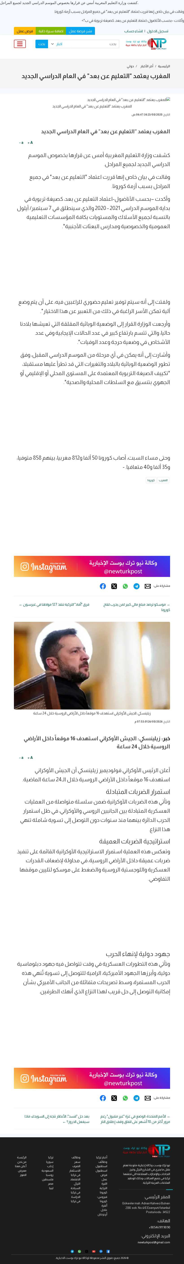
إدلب (50, 1166)
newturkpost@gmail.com (154, 1242)
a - (21, 142)
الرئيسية (164, 66)
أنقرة (104, 1205)
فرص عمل (25, 31)
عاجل (104, 1210)
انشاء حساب (133, 31)
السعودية (47, 1170)
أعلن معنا (20, 1166)
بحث (41, 44)
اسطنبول (101, 1170)
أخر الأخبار (146, 66)
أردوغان (102, 1214)
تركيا (50, 1157)
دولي (130, 66)
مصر (50, 1183)
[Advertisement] (92, 266)
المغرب (163, 480)
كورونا (151, 480)
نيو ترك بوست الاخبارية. (68, 1258)
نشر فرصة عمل (80, 31)
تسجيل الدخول (157, 31)
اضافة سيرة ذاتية (51, 31)
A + (30, 142)
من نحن (21, 1162)
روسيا (49, 1175)
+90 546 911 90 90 (159, 1227)
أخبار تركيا (101, 1157)
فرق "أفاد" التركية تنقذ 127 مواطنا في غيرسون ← (54, 604)
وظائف (76, 1157)
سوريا (49, 1162)
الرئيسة (21, 1157)
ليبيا (51, 1188)
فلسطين (47, 1179)
